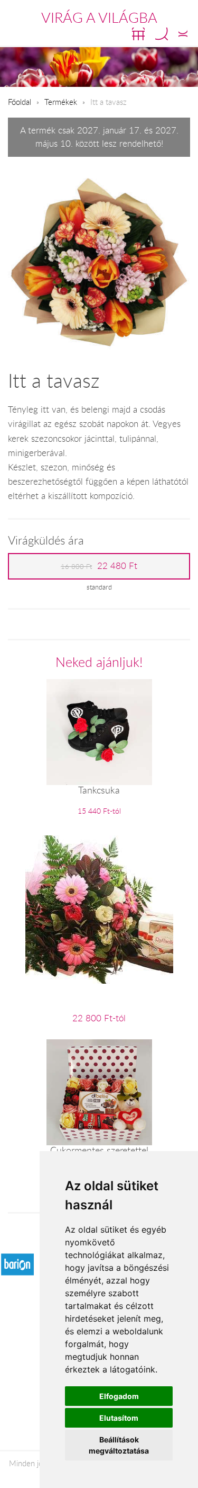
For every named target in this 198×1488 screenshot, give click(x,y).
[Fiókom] (182, 34)
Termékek (60, 101)
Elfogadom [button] (119, 1396)
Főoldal (19, 101)
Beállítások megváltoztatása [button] (119, 1445)
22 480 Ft (99, 566)
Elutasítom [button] (118, 1417)
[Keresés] (161, 34)
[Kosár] (138, 34)
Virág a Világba (99, 17)
